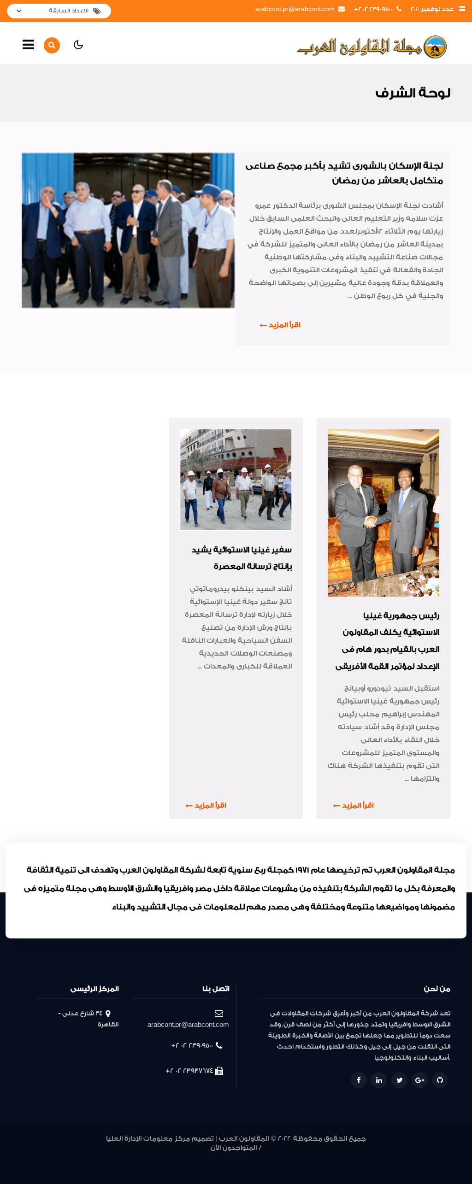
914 (179, 1169)
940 (137, 1158)
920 (406, 1158)
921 (395, 1158)
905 (258, 1169)
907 (234, 1169)
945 (72, 1158)
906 (246, 1169)
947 (45, 1158)
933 (235, 1158)
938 (164, 1158)
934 (221, 1158)
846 (315, 1169)
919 (418, 1158)
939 (150, 1158)
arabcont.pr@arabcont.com (295, 9)
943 (100, 1158)
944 (86, 1158)
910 (223, 1169)
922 (382, 1158)
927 (314, 1158)
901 (280, 1169)
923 (369, 1158)
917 (442, 1158)
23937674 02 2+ (189, 1070)
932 (249, 1158)
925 (342, 1158)
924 (355, 1158)
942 (113, 1158)
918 (430, 1158)
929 (287, 1158)
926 (328, 1158)
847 (301, 1169)
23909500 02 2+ (373, 9)
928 (301, 1158)
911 (214, 1169)
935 (207, 1158)
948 (31, 1158)
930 (274, 1158)
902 (269, 1169)
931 (262, 1158)
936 (193, 1158)
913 (191, 1169)
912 (203, 1169)
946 (59, 1158)
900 (290, 1169)
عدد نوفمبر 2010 (432, 9)
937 (178, 1158)
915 (168, 1169)
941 (125, 1158)
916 (156, 1169)
